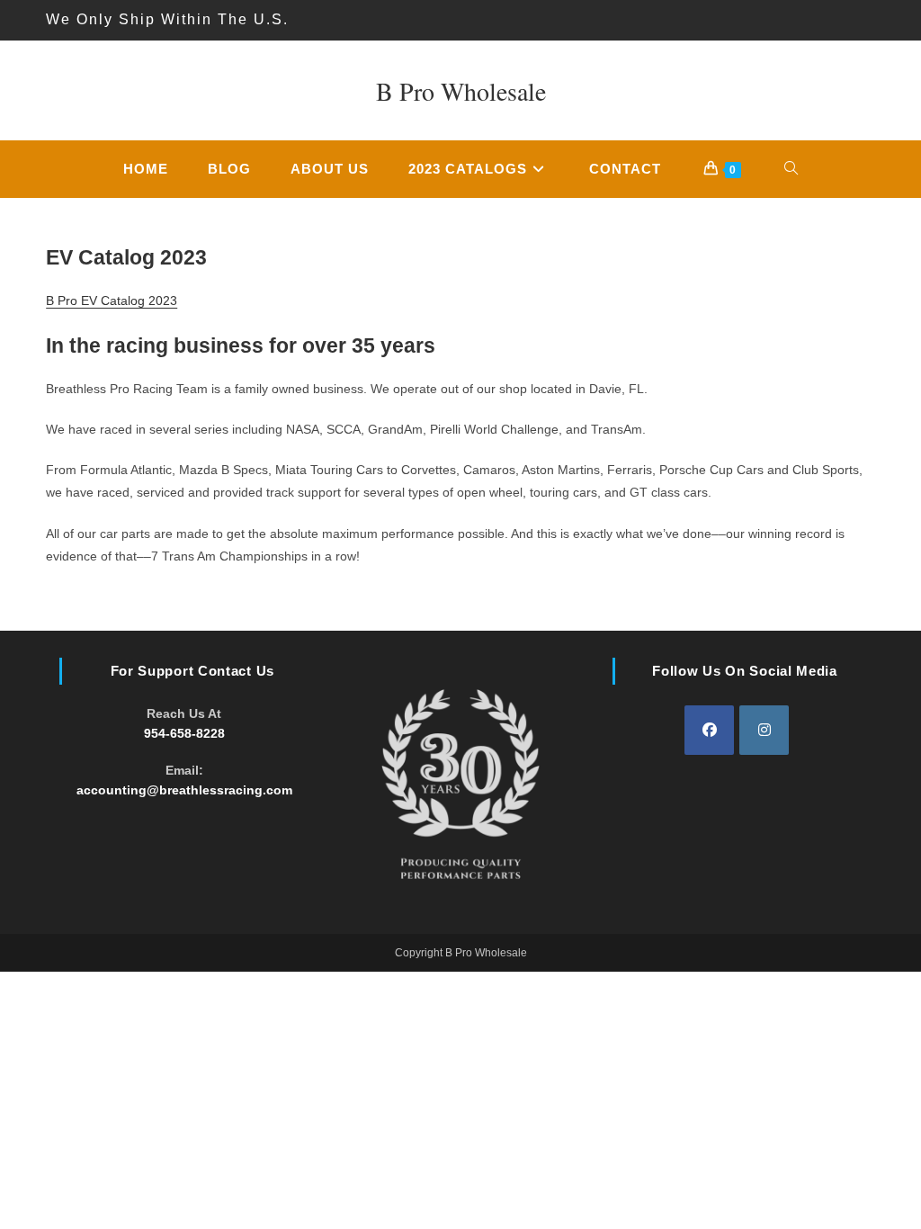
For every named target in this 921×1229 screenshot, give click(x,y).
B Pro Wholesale (461, 91)
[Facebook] (709, 730)
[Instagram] (764, 730)
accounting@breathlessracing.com (184, 790)
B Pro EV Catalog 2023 (111, 300)
